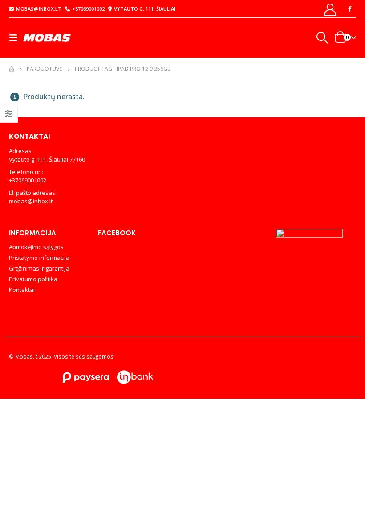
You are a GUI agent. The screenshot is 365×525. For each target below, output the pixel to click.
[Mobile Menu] (16, 37)
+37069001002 (88, 8)
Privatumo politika (33, 279)
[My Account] (330, 9)
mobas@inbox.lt (38, 8)
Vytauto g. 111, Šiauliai (144, 8)
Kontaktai (22, 290)
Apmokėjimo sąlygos (36, 247)
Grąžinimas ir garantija (39, 268)
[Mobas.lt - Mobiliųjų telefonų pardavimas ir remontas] (47, 37)
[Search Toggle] (321, 38)
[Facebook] (350, 9)
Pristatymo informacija (39, 258)
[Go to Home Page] (11, 69)
